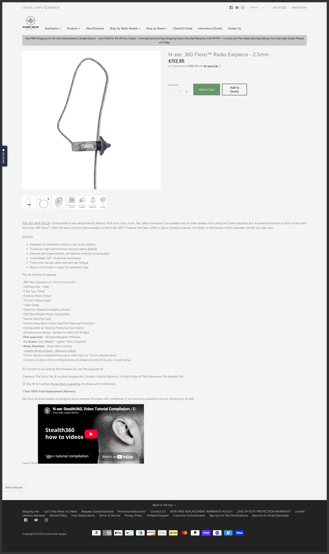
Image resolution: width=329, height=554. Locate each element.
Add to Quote (234, 89)
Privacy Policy (133, 515)
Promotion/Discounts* (132, 511)
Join (38, 7)
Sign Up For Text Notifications (228, 515)
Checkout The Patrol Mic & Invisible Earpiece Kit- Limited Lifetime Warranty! (70, 376)
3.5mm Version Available (38, 355)
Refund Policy (58, 515)
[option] (29, 202)
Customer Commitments (189, 515)
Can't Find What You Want (60, 511)
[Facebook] (231, 7)
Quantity (173, 84)
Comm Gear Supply (55, 533)
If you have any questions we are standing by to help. (159, 399)
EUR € (254, 7)
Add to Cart (206, 89)
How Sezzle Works (83, 515)
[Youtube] (237, 7)
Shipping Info (30, 511)
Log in (27, 7)
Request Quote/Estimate (97, 511)
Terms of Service (110, 515)
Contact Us (30, 360)
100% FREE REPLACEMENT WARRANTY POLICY (201, 511)
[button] (237, 66)
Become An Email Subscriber (270, 515)
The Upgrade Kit (93, 369)
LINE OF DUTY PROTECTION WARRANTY (264, 511)
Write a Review (14, 487)
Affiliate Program (158, 515)
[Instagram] (242, 7)
